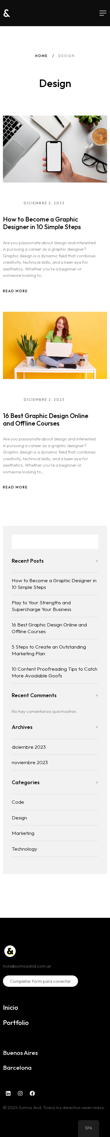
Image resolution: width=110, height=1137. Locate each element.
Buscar (91, 541)
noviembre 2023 (30, 762)
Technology (24, 849)
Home (41, 56)
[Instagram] (20, 1093)
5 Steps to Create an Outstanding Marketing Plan (49, 650)
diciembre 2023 (29, 747)
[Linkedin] (8, 1093)
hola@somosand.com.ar (27, 966)
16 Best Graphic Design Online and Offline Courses (45, 419)
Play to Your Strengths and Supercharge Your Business (41, 605)
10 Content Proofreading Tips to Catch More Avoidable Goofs (54, 672)
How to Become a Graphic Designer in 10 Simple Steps (42, 223)
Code (18, 802)
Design (19, 817)
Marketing (23, 833)
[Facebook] (32, 1093)
